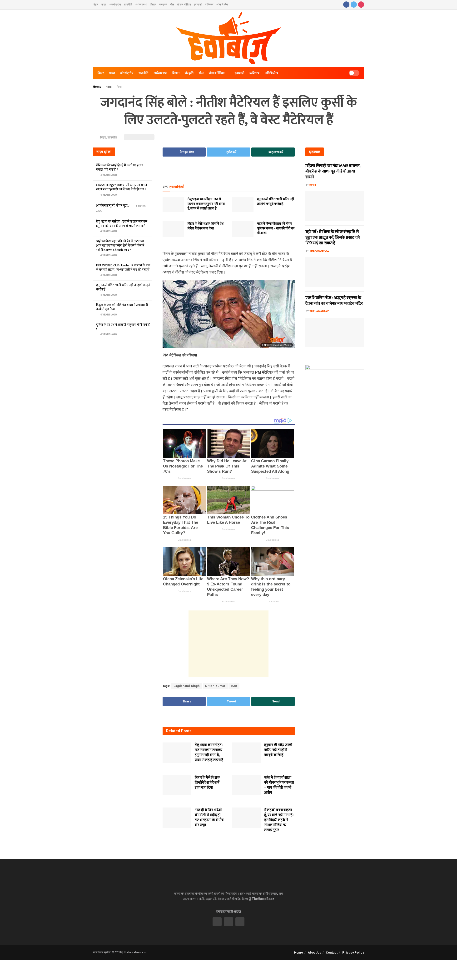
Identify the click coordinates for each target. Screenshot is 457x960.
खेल (172, 4)
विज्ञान (153, 4)
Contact (332, 952)
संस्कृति (163, 4)
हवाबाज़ (312, 184)
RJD (234, 686)
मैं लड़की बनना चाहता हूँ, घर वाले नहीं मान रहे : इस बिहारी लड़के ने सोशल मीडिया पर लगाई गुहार (279, 820)
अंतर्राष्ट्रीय (115, 4)
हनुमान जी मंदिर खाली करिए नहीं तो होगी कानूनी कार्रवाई (275, 201)
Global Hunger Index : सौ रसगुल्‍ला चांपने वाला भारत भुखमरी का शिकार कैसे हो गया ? (121, 187)
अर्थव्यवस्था (141, 4)
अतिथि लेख (222, 4)
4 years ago (108, 175)
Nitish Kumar (215, 686)
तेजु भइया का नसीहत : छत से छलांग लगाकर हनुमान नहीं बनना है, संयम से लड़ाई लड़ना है (206, 203)
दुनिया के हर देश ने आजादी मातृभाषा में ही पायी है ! (123, 327)
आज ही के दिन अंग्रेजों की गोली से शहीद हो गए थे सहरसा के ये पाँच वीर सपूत (209, 817)
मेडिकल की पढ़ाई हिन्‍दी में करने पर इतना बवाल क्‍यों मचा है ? (119, 167)
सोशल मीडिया (184, 4)
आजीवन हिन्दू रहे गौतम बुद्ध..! (112, 205)
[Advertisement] (228, 172)
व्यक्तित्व (209, 4)
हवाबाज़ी (198, 4)
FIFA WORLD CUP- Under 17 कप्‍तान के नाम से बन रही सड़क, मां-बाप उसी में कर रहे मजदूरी (123, 267)
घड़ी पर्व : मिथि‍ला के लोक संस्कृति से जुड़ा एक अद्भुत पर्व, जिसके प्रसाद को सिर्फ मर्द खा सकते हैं (332, 237)
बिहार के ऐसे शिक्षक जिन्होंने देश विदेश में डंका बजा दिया (206, 226)
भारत (103, 4)
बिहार (95, 4)
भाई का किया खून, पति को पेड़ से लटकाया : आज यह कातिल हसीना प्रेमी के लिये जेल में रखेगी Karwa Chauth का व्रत (120, 246)
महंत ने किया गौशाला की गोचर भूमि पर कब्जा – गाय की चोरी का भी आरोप (275, 228)
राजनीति (128, 4)
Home (97, 86)
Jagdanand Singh (187, 686)
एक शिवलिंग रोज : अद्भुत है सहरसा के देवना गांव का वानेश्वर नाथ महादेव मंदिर (334, 300)
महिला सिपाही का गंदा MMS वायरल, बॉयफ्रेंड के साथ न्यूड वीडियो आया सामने (332, 171)
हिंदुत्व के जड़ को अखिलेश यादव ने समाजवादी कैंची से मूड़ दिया (122, 307)
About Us (314, 952)
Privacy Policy (353, 952)
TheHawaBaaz (319, 250)
